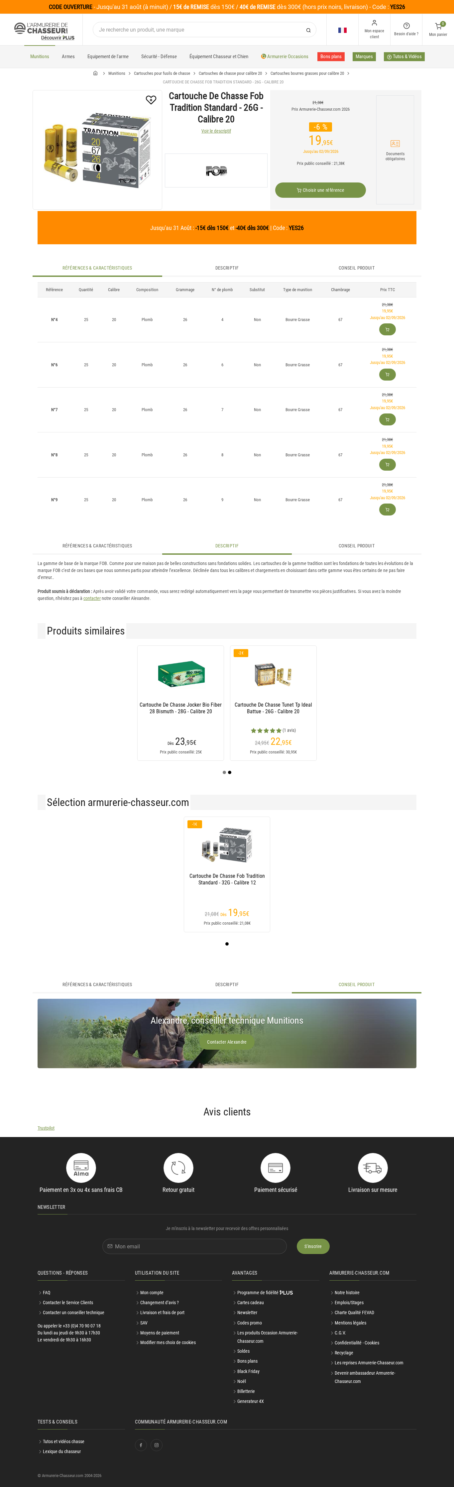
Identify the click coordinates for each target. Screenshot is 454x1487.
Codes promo (249, 1322)
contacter (92, 598)
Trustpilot (46, 1128)
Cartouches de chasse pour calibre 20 (230, 73)
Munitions (39, 56)
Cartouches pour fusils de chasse (162, 73)
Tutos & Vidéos (407, 56)
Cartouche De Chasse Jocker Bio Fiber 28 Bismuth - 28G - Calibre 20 (181, 708)
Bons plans (331, 56)
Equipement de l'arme (108, 56)
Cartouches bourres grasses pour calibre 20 (307, 73)
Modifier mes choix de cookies (168, 1342)
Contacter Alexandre (227, 1042)
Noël (241, 1381)
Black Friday (248, 1371)
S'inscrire (313, 1246)
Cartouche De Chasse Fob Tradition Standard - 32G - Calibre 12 (227, 879)
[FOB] (216, 170)
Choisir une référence (322, 190)
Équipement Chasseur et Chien (218, 56)
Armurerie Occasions (287, 56)
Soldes (243, 1351)
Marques (364, 56)
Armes (68, 56)
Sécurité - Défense (159, 56)
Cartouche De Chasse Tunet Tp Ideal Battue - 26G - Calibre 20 (273, 708)
